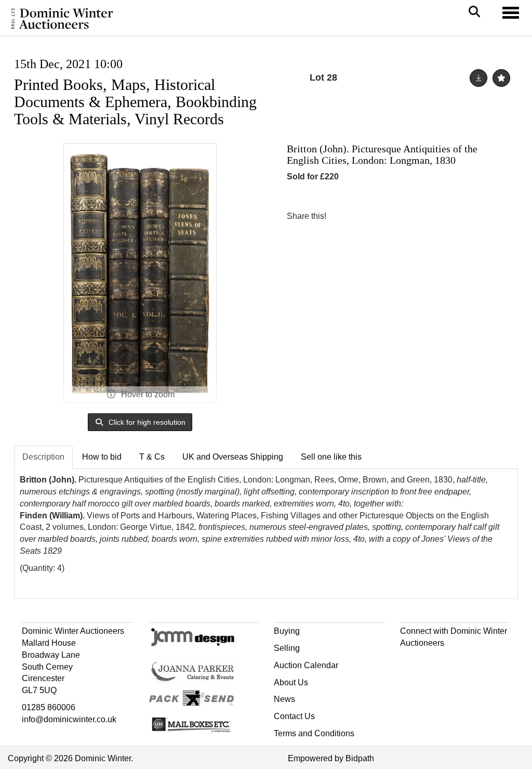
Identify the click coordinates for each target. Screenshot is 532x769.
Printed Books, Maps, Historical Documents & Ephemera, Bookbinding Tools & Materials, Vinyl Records (135, 101)
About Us (291, 682)
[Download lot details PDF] (478, 78)
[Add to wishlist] (501, 78)
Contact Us (294, 716)
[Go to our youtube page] (453, 661)
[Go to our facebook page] (410, 661)
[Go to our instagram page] (386, 216)
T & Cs (152, 456)
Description (43, 456)
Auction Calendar (306, 665)
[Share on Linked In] (365, 216)
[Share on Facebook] (343, 216)
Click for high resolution (146, 422)
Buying (287, 631)
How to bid (102, 456)
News (284, 699)
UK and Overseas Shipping (232, 456)
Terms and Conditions (314, 733)
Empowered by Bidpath (331, 758)
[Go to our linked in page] (431, 661)
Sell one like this (331, 456)
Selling (287, 648)
